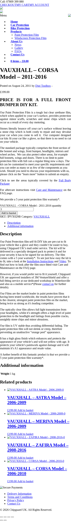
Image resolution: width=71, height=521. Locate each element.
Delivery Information (19, 493)
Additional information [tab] (20, 226)
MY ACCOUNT (39, 4)
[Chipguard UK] (1, 8)
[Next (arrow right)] (5, 520)
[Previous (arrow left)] (1, 520)
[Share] (8, 517)
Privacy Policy (15, 500)
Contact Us (13, 503)
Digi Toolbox (43, 85)
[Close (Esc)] (12, 517)
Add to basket (8, 213)
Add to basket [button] (25, 410)
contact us (48, 284)
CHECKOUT (8, 4)
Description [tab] (14, 222)
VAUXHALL (41, 216)
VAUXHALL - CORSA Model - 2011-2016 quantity (30, 205)
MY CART (22, 4)
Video (62, 261)
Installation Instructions (40, 261)
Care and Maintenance (49, 189)
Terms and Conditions (20, 497)
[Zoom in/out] (1, 517)
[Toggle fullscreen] (5, 517)
